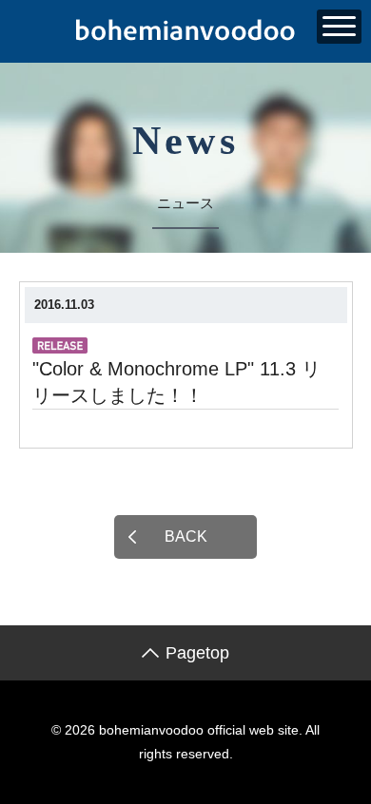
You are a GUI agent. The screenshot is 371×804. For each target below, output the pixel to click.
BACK (186, 536)
